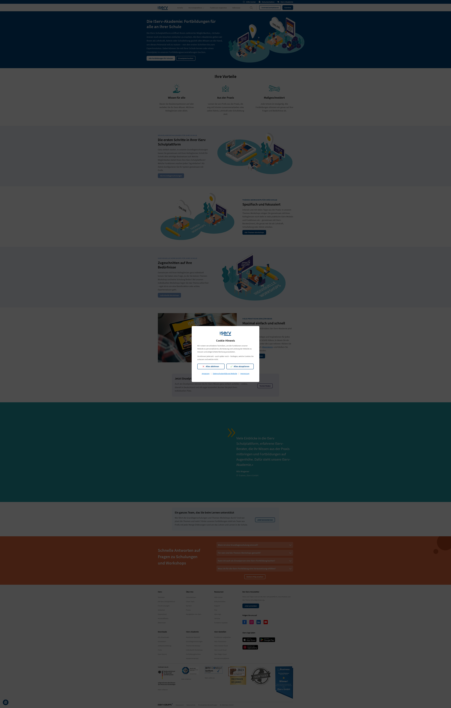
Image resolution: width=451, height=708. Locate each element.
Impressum (244, 373)
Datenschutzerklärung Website (225, 373)
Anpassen (206, 373)
